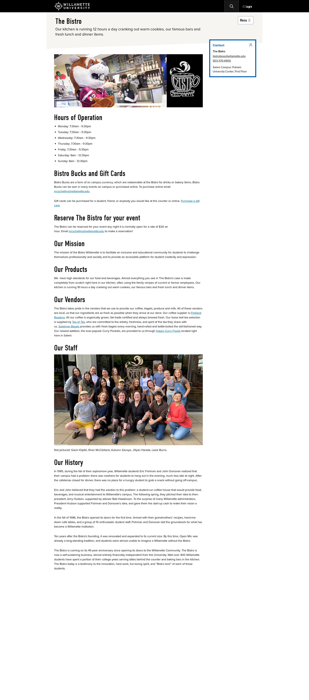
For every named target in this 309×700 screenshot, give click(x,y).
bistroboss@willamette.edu (229, 56)
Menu (243, 20)
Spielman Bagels (68, 326)
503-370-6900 (222, 61)
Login (249, 6)
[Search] (231, 6)
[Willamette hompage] (72, 6)
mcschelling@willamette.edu (71, 191)
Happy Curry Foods (168, 331)
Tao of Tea (78, 322)
